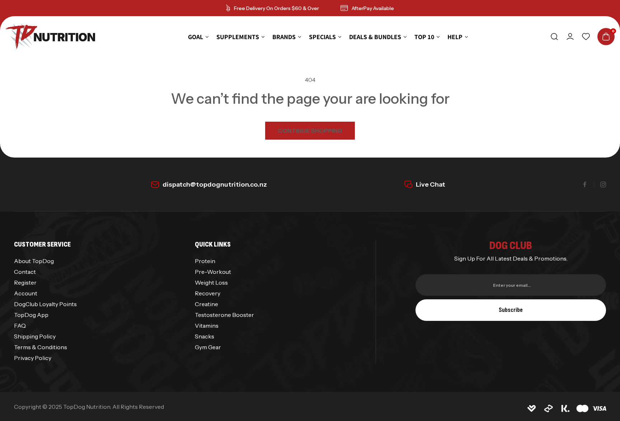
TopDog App (31, 314)
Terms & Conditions (40, 347)
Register (25, 282)
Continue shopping (310, 130)
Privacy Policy (32, 357)
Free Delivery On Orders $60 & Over (276, 8)
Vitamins (207, 325)
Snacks (204, 336)
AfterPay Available (373, 8)
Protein (205, 261)
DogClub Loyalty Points (45, 304)
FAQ (20, 325)
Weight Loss (211, 282)
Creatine (206, 304)
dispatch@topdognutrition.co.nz (215, 184)
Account (25, 293)
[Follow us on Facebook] (585, 184)
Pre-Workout (213, 271)
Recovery (207, 293)
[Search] (554, 36)
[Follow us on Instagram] (603, 184)
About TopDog (34, 261)
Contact (25, 271)
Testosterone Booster (224, 314)
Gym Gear (208, 347)
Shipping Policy (35, 336)
